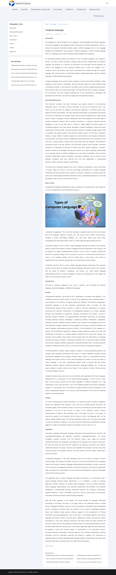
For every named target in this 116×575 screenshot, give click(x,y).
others (15, 9)
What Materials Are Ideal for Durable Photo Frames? (24, 69)
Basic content (13, 36)
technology (81, 9)
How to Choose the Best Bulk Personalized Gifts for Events (24, 73)
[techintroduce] (20, 3)
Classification (13, 39)
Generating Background (16, 32)
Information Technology (40, 9)
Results (12, 43)
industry (24, 9)
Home (46, 24)
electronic (57, 9)
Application (13, 51)
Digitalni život (94, 9)
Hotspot (12, 47)
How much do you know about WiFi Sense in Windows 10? (24, 85)
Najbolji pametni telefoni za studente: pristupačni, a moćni (24, 65)
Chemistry (69, 9)
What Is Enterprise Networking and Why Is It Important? (24, 77)
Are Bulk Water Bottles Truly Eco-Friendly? (58, 562)
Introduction (13, 28)
